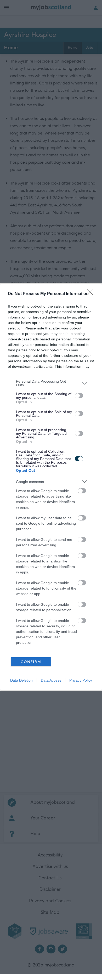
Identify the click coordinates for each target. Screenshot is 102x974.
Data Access (51, 680)
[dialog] (51, 487)
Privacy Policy (80, 680)
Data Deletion (21, 680)
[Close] (92, 294)
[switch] (79, 395)
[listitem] (51, 383)
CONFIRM (31, 662)
